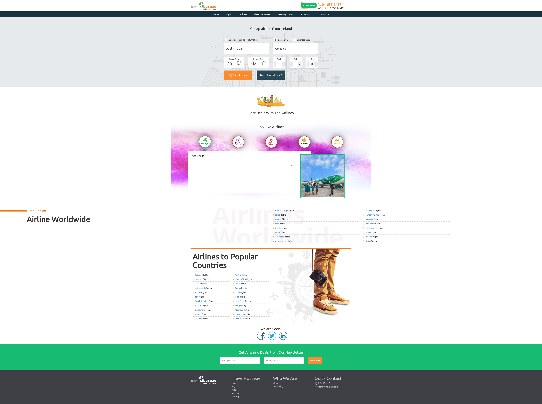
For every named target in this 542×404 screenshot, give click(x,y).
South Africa (240, 279)
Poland (198, 292)
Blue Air (369, 237)
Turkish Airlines (372, 215)
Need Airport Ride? (271, 75)
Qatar (237, 292)
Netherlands (200, 288)
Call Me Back (306, 14)
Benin (237, 284)
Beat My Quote (285, 14)
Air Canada (370, 224)
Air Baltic (369, 219)
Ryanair (278, 219)
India (237, 297)
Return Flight (252, 40)
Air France (279, 237)
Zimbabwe (239, 319)
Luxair (277, 232)
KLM (277, 224)
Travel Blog (278, 386)
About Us (277, 383)
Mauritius (239, 310)
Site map (235, 397)
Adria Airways (371, 228)
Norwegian (370, 210)
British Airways (281, 210)
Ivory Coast (240, 301)
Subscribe (315, 360)
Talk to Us (236, 393)
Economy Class (284, 40)
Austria (238, 275)
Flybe (277, 215)
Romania (198, 305)
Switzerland (200, 310)
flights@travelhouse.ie (328, 387)
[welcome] (205, 142)
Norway (198, 314)
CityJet (278, 228)
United (368, 232)
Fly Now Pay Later (262, 14)
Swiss (368, 241)
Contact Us (324, 14)
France (198, 284)
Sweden (198, 319)
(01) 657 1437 (324, 383)
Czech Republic (201, 301)
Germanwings (281, 241)
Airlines (243, 14)
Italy (196, 297)
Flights (229, 14)
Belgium (198, 275)
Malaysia (239, 305)
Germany (199, 279)
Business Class (303, 40)
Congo (238, 288)
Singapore (239, 314)
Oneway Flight (235, 40)
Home (216, 14)
